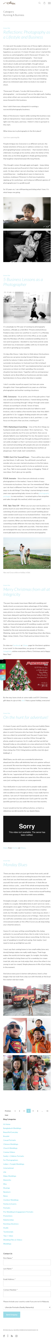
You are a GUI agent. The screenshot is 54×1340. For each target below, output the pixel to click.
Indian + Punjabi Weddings (13, 1164)
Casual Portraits (9, 1140)
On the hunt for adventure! (25, 717)
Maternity (7, 1180)
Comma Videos (9, 1152)
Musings (6, 1188)
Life (4, 1172)
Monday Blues (15, 864)
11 (47, 1111)
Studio (5, 1228)
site (23, 700)
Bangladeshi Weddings (12, 1128)
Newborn (7, 1192)
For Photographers (10, 1160)
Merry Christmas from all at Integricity (26, 592)
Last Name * (8, 1269)
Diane (5, 848)
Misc (5, 1184)
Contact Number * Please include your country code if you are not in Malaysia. (26, 1296)
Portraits (6, 1208)
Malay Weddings (9, 1176)
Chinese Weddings (10, 1144)
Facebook (16, 645)
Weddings (7, 1244)
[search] (39, 2)
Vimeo (25, 645)
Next (6, 1115)
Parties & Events (9, 1204)
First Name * (8, 1258)
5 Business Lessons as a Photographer (23, 282)
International (8, 1168)
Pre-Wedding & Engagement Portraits (18, 1212)
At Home (6, 1124)
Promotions (7, 1216)
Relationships (8, 1220)
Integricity (7, 651)
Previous (8, 1111)
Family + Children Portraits (13, 1156)
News (5, 1196)
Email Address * (9, 1279)
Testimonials (8, 1232)
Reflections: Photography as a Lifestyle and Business (26, 34)
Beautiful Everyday (10, 1132)
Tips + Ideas (8, 1236)
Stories (15, 848)
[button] (49, 3)
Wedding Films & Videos (12, 1240)
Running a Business (11, 1224)
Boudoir (6, 1136)
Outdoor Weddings (11, 1200)
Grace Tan (6, 28)
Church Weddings (10, 1148)
